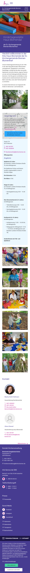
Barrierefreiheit (8, 530)
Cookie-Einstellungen (10, 561)
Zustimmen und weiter (13, 569)
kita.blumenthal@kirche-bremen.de (15, 152)
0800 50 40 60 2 (12, 479)
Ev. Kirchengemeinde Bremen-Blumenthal (11, 9)
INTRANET (25, 538)
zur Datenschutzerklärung (19, 553)
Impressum (7, 521)
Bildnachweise (22, 443)
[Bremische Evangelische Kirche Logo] (6, 3)
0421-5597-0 (7, 458)
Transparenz (7, 527)
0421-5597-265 (8, 460)
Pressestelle (7, 499)
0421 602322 (10, 405)
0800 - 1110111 (12, 486)
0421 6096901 (10, 403)
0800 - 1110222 (12, 488)
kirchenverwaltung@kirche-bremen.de (14, 463)
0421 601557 (9, 146)
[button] (11, 3)
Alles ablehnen (11, 565)
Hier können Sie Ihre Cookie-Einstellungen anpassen (15, 134)
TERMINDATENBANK (11, 538)
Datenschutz (7, 524)
